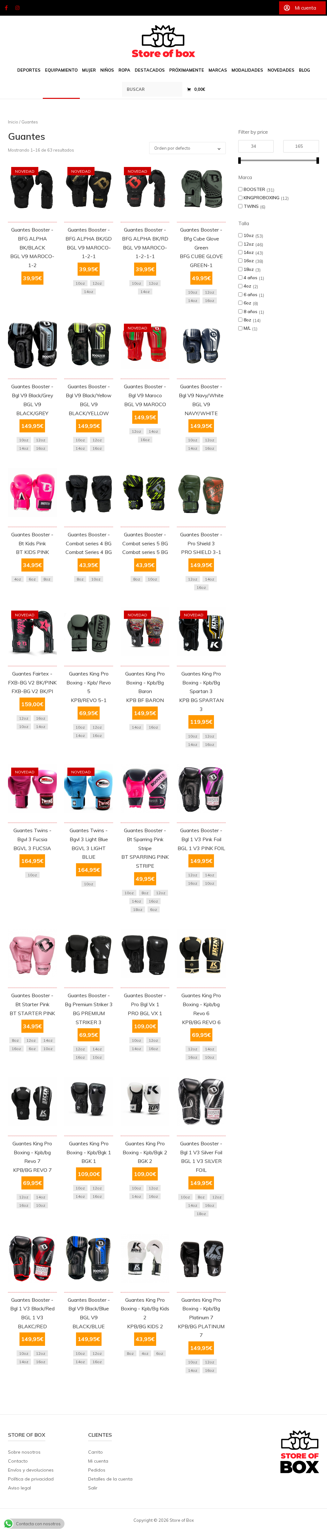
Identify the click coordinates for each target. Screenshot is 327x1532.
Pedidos (96, 1470)
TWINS (251, 206)
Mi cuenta (98, 1461)
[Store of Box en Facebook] (6, 8)
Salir (92, 1488)
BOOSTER (254, 189)
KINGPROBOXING (261, 197)
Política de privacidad (31, 1479)
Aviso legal (19, 1488)
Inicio (13, 121)
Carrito (95, 1452)
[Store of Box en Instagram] (17, 8)
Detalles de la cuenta (110, 1479)
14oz (249, 252)
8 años (250, 311)
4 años (250, 277)
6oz (247, 302)
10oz (249, 235)
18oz (249, 269)
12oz (249, 244)
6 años (250, 294)
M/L (247, 328)
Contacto (18, 1461)
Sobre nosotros (24, 1452)
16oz (249, 260)
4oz (247, 285)
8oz (247, 319)
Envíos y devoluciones (31, 1470)
